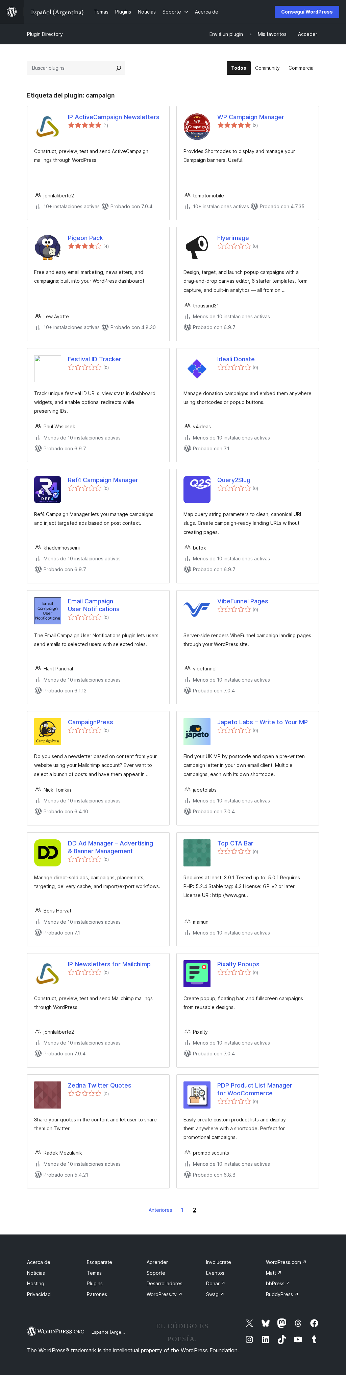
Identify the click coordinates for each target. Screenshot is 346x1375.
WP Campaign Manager (250, 117)
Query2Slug (233, 480)
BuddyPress (282, 1294)
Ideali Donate (236, 359)
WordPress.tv (164, 1294)
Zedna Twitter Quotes (99, 1085)
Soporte (156, 1273)
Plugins (95, 1283)
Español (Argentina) (112, 1332)
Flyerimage (233, 237)
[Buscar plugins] (118, 68)
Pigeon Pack (85, 237)
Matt (274, 1273)
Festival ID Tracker (94, 359)
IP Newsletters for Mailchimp (109, 964)
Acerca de (38, 1262)
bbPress (278, 1283)
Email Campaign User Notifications (94, 605)
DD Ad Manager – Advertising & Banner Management (110, 847)
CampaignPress (90, 722)
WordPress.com (286, 1262)
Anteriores (160, 1210)
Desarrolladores (164, 1283)
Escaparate (99, 1262)
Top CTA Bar (235, 843)
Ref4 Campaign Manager (103, 480)
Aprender (157, 1262)
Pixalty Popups (238, 964)
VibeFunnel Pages (242, 601)
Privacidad (39, 1294)
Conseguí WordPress (307, 12)
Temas (94, 1273)
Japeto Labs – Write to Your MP (262, 722)
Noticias (36, 1273)
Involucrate (218, 1262)
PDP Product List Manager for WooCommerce (254, 1089)
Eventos (215, 1273)
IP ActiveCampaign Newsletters (113, 117)
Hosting (35, 1283)
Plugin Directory (45, 34)
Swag (215, 1294)
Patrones (97, 1294)
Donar (215, 1283)
